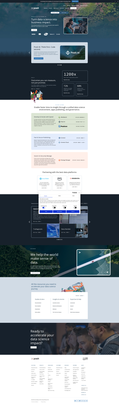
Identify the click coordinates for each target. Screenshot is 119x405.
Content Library (79, 295)
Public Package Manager (42, 379)
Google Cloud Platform (75, 383)
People (49, 381)
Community (72, 302)
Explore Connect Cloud (78, 142)
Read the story (67, 79)
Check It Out (75, 1)
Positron (49, 367)
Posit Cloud (42, 374)
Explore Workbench (79, 117)
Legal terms (83, 375)
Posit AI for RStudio (41, 382)
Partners (68, 5)
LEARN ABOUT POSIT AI (38, 58)
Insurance (33, 369)
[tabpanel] (59, 27)
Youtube (75, 401)
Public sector (33, 373)
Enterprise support (66, 386)
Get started (73, 8)
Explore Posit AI (80, 121)
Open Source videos (50, 388)
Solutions (46, 8)
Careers (82, 370)
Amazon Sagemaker (75, 376)
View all (32, 385)
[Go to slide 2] (58, 239)
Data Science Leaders (33, 377)
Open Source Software (50, 379)
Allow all (72, 211)
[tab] (55, 12)
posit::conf (66, 382)
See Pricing (34, 347)
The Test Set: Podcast (57, 312)
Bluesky (87, 401)
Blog (65, 367)
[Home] (35, 8)
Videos (66, 373)
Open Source (56, 8)
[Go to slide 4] (61, 239)
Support (72, 305)
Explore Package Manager (78, 160)
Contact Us (83, 385)
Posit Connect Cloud (42, 376)
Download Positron (84, 5)
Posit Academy (38, 305)
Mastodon (80, 401)
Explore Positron (80, 126)
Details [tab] (59, 195)
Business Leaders (34, 381)
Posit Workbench (43, 367)
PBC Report (83, 372)
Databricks (75, 373)
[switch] (54, 207)
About (64, 5)
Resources (67, 8)
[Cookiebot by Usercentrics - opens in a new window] (73, 192)
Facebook (77, 401)
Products (50, 8)
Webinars (54, 309)
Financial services (34, 203)
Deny (46, 211)
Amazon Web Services (75, 378)
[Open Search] (84, 8)
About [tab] (73, 195)
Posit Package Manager (42, 372)
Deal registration (76, 369)
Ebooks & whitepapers (57, 305)
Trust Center (83, 380)
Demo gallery (80, 8)
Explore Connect (80, 137)
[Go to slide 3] (60, 239)
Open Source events (50, 384)
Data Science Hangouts (74, 312)
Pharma (32, 371)
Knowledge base (67, 390)
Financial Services (34, 367)
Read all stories (35, 88)
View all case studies (81, 203)
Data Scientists (33, 375)
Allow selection (59, 211)
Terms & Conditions (34, 401)
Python (49, 375)
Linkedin (84, 401)
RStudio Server (50, 371)
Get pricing (41, 383)
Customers (62, 8)
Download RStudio (75, 5)
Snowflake (75, 371)
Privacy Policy (43, 401)
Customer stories (56, 302)
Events (71, 309)
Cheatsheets (37, 309)
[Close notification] (117, 1)
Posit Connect (42, 369)
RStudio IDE (50, 369)
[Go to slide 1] (57, 239)
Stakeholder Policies (83, 378)
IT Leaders (33, 379)
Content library (67, 369)
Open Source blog (51, 390)
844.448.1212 (83, 392)
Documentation (38, 302)
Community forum (68, 388)
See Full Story (36, 221)
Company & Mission (83, 368)
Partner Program (76, 367)
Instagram (82, 401)
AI (48, 377)
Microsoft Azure (76, 380)
